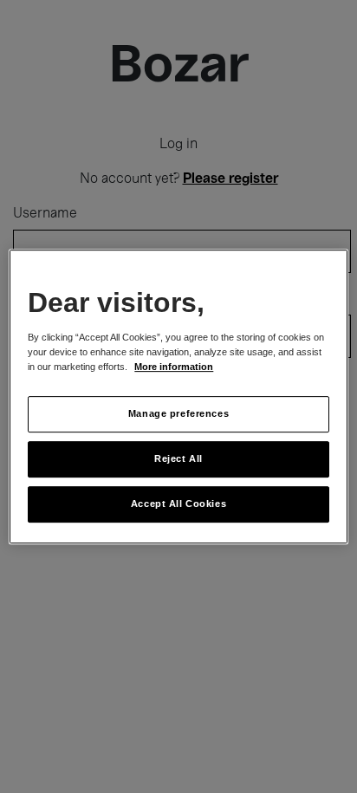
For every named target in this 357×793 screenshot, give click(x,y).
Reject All (178, 459)
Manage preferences (178, 414)
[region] (178, 397)
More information (173, 367)
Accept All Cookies (178, 503)
